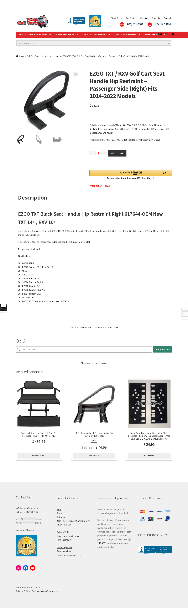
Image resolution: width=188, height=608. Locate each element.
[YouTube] (32, 568)
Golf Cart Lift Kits (65, 34)
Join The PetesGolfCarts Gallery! (73, 520)
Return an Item (64, 551)
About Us (156, 18)
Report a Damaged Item (69, 555)
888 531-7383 (22, 511)
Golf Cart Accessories (95, 34)
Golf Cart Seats (33, 56)
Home (22, 56)
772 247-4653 (22, 508)
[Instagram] (18, 568)
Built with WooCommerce (45, 591)
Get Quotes (131, 18)
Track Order (116, 18)
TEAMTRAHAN (64, 524)
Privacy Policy (63, 532)
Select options (39, 455)
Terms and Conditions (68, 535)
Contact (167, 18)
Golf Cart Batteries (126, 34)
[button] (75, 74)
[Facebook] (25, 568)
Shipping (144, 18)
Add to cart (117, 153)
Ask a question (163, 349)
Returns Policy (64, 539)
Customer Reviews (25, 529)
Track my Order (64, 547)
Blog (59, 509)
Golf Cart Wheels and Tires (33, 34)
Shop (59, 513)
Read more (149, 455)
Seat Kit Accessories (51, 56)
